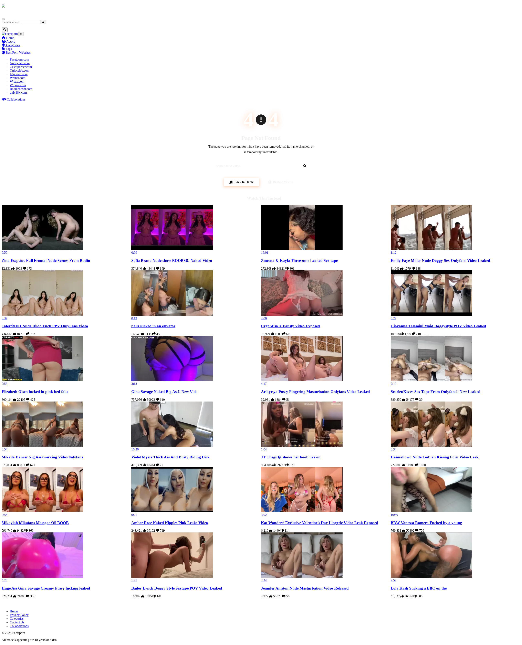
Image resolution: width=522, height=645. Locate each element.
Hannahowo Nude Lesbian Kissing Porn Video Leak (435, 457)
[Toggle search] (5, 30)
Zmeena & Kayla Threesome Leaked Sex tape (299, 260)
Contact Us (17, 622)
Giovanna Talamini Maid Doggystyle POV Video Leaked (438, 326)
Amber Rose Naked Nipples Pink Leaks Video (169, 523)
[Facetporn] (18, 8)
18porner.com (19, 74)
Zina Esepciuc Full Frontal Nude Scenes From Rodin (46, 260)
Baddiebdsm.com (21, 89)
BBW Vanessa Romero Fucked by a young (426, 523)
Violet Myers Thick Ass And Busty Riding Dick (170, 457)
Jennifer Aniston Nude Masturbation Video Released (305, 588)
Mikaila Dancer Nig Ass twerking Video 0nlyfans (42, 457)
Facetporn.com (19, 59)
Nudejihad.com (20, 63)
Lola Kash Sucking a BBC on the (419, 588)
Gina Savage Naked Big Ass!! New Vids (164, 391)
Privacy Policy (19, 615)
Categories (12, 45)
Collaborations (15, 99)
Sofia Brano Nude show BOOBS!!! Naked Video (171, 260)
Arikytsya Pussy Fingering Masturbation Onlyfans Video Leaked (315, 391)
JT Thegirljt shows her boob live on (291, 457)
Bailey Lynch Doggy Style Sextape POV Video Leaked (176, 588)
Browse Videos (283, 182)
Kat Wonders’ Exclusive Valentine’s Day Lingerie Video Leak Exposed (319, 523)
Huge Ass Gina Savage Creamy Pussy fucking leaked (46, 588)
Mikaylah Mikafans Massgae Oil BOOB (35, 523)
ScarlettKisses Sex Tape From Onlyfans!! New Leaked (435, 391)
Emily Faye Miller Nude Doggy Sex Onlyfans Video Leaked (440, 260)
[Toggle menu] (3, 19)
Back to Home (244, 182)
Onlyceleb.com (19, 70)
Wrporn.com (18, 85)
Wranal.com (17, 78)
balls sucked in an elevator (153, 326)
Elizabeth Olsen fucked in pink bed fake (35, 391)
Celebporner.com (21, 67)
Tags (8, 49)
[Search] (43, 22)
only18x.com (18, 92)
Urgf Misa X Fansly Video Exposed (290, 326)
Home (9, 38)
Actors (10, 41)
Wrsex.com (17, 81)
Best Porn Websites (18, 52)
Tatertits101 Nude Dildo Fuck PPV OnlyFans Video (45, 326)
